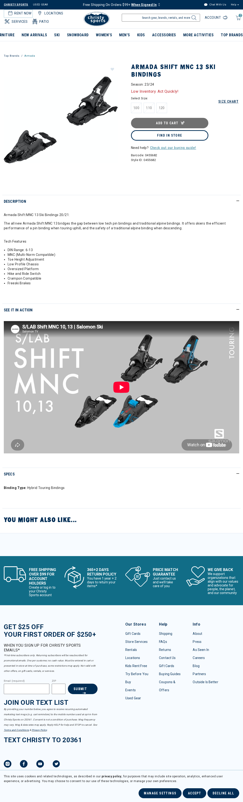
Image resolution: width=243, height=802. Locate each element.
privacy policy (112, 776)
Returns (165, 650)
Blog (196, 666)
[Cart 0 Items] (237, 20)
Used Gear (133, 698)
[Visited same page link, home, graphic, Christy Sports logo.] (96, 19)
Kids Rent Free (136, 666)
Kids (141, 35)
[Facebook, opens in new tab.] (24, 764)
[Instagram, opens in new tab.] (7, 764)
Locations (132, 658)
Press (197, 642)
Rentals (131, 650)
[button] (112, 69)
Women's (104, 35)
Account (213, 17)
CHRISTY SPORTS (16, 4)
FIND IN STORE (169, 135)
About (197, 634)
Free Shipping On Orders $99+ (120, 5)
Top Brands (11, 55)
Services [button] (20, 21)
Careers (199, 658)
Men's (124, 35)
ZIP (54, 681)
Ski (57, 35)
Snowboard (78, 35)
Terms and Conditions (16, 730)
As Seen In (201, 650)
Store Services (136, 642)
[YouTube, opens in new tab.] (40, 764)
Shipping (165, 634)
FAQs (163, 642)
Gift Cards (132, 634)
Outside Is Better (205, 682)
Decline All (223, 793)
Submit (80, 689)
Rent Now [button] (22, 13)
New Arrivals (34, 35)
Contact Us (167, 658)
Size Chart (228, 101)
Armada (29, 55)
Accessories (164, 35)
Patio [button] (44, 21)
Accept (194, 793)
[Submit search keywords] (193, 19)
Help (233, 4)
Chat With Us (217, 4)
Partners (199, 674)
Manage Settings (160, 793)
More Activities (198, 35)
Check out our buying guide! (173, 148)
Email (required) (14, 681)
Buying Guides (170, 674)
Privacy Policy (39, 730)
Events (130, 690)
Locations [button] (53, 13)
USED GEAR (40, 4)
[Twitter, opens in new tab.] (56, 764)
